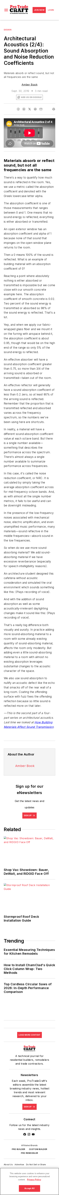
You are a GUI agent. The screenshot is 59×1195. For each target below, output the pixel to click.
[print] (53, 109)
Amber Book (29, 84)
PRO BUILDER (18, 1149)
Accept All (29, 1188)
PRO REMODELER (29, 1153)
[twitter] (29, 109)
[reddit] (35, 109)
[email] (40, 109)
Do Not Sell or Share (36, 1164)
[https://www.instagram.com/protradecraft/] (29, 1134)
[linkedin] (23, 109)
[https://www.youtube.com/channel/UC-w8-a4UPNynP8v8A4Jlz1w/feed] (33, 1134)
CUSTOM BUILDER (38, 1149)
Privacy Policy (34, 1179)
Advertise (19, 1164)
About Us (8, 1164)
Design (7, 30)
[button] (6, 10)
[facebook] (18, 109)
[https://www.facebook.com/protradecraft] (24, 1134)
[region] (29, 1181)
